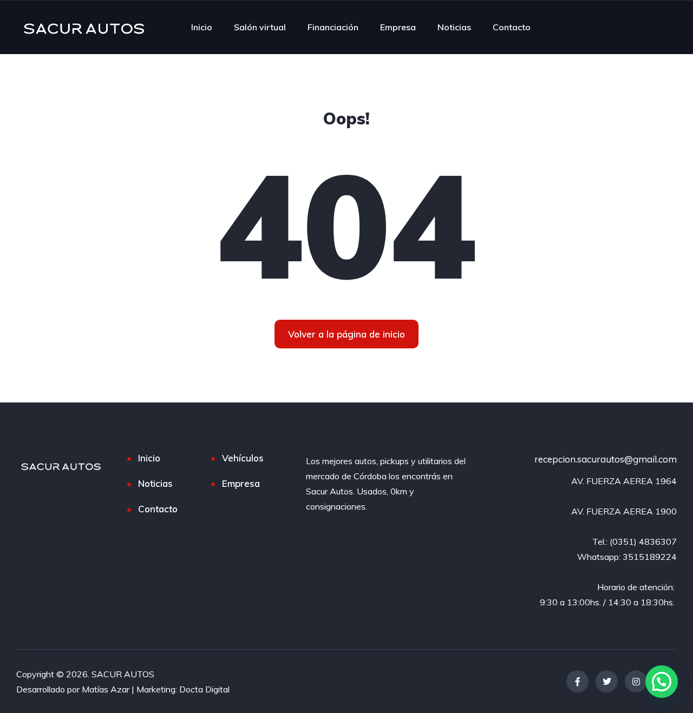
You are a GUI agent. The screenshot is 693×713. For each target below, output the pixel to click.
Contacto (512, 27)
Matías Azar (105, 689)
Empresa (398, 27)
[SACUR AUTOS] (84, 27)
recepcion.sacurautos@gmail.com (605, 459)
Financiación (333, 27)
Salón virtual (260, 27)
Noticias (454, 27)
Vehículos (243, 458)
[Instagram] (636, 681)
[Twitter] (607, 681)
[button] (661, 681)
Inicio (201, 27)
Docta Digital (204, 689)
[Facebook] (577, 681)
